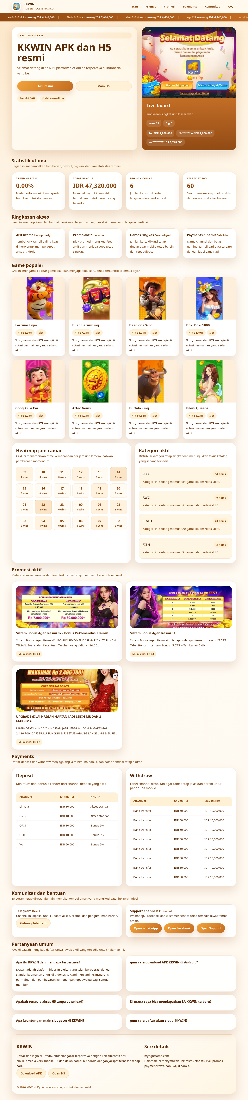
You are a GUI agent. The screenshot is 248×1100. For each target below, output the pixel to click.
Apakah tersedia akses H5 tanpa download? (50, 1001)
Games (151, 6)
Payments (190, 6)
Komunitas (212, 6)
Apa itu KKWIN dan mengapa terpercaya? (48, 962)
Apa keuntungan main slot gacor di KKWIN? (50, 1020)
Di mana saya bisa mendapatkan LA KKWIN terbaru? (171, 1001)
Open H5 (58, 1073)
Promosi (169, 6)
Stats (135, 6)
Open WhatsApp (146, 928)
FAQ (230, 6)
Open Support (211, 928)
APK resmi (45, 86)
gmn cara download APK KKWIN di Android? (164, 962)
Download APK (31, 1073)
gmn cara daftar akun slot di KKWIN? (159, 1020)
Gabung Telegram (33, 923)
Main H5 (103, 86)
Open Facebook (179, 928)
